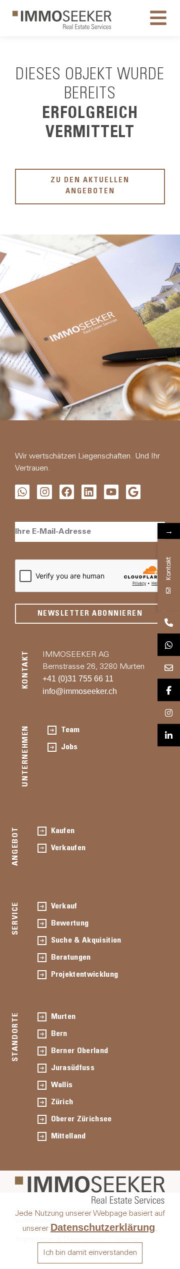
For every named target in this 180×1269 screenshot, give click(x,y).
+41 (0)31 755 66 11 (78, 678)
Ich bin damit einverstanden (90, 1253)
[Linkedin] (89, 492)
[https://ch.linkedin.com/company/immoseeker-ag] (169, 735)
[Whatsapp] (22, 492)
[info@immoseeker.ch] (169, 667)
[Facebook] (67, 492)
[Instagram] (44, 492)
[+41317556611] (169, 622)
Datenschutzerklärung (102, 1227)
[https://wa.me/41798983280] (169, 644)
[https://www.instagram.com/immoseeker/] (169, 712)
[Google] (133, 492)
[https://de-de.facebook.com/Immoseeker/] (169, 689)
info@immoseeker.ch (79, 691)
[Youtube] (111, 492)
